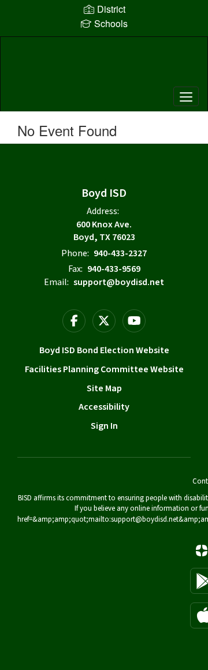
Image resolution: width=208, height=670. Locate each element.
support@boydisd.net (118, 282)
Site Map (104, 388)
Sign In (104, 426)
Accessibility (104, 406)
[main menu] (186, 96)
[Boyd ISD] (104, 65)
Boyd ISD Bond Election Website (104, 350)
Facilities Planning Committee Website (104, 369)
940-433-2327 (120, 253)
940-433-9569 (113, 269)
